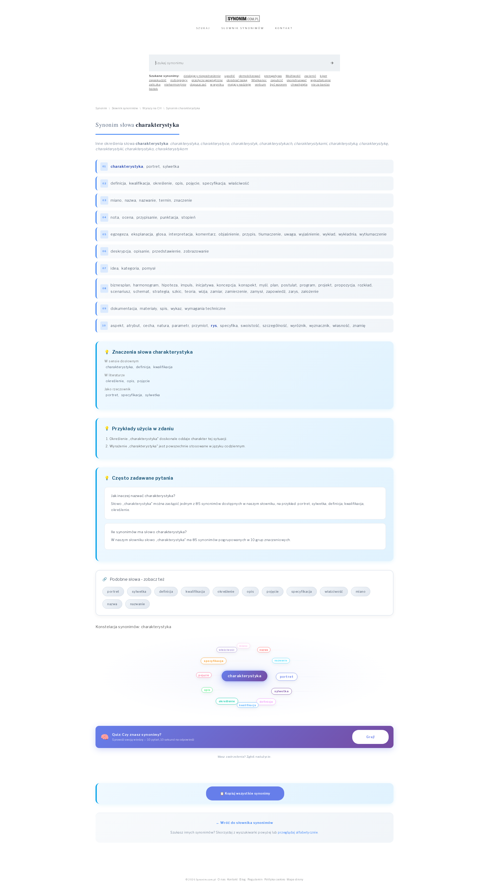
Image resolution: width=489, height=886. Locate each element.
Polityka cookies (274, 879)
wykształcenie (320, 80)
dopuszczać (198, 84)
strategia (161, 291)
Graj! (370, 737)
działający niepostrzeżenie (202, 76)
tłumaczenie (270, 234)
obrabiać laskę (237, 80)
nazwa (130, 200)
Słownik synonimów (125, 108)
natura (163, 325)
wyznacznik (319, 325)
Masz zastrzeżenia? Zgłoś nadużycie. (244, 756)
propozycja (345, 285)
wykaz (176, 308)
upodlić (229, 76)
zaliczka (154, 84)
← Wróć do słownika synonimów (244, 823)
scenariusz (120, 291)
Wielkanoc (259, 80)
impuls (187, 285)
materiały (148, 308)
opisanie (141, 251)
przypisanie (147, 217)
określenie (162, 183)
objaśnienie (229, 234)
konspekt (247, 285)
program (307, 285)
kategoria (130, 268)
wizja (203, 291)
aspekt (117, 325)
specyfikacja (213, 183)
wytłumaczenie (373, 234)
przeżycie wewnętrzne (207, 80)
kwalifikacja (139, 183)
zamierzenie (236, 291)
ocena (127, 217)
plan (274, 285)
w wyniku (217, 84)
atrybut (133, 325)
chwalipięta (299, 84)
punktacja (169, 217)
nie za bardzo (320, 84)
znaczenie (183, 200)
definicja (118, 183)
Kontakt (232, 879)
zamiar (216, 291)
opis (179, 183)
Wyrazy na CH (151, 108)
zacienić (310, 76)
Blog (242, 879)
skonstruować (297, 80)
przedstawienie (166, 251)
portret (153, 166)
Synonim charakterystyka (183, 108)
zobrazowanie (196, 251)
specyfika (229, 325)
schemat (141, 291)
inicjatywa (205, 285)
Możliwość (293, 76)
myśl (263, 285)
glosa (161, 234)
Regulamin (255, 879)
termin (165, 200)
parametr (180, 325)
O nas (222, 879)
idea (114, 268)
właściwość (238, 183)
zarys (293, 291)
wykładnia (347, 234)
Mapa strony (295, 879)
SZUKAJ (203, 28)
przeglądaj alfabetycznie (298, 832)
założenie (310, 291)
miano (116, 200)
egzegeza (119, 234)
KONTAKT (284, 28)
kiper (323, 76)
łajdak (153, 89)
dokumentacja (124, 308)
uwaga (290, 234)
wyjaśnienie (309, 234)
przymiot (200, 325)
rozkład (365, 285)
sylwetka (171, 166)
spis (164, 308)
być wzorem (278, 84)
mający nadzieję (239, 84)
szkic (177, 291)
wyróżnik (298, 325)
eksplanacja (142, 234)
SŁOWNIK (242, 28)
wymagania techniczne (205, 308)
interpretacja (181, 234)
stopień (188, 217)
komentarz (206, 234)
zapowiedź (276, 291)
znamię (359, 325)
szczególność (275, 325)
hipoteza (170, 285)
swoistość (250, 325)
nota (115, 217)
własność (341, 325)
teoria (190, 291)
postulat (289, 285)
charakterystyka (119, 367)
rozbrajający (179, 80)
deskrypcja (121, 251)
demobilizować (250, 76)
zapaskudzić (158, 80)
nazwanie (147, 200)
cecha (148, 325)
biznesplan (120, 285)
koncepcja (226, 285)
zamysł (256, 291)
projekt (325, 285)
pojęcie (193, 183)
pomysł (149, 268)
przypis (249, 234)
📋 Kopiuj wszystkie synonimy (245, 793)
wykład (329, 234)
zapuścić (276, 80)
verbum (260, 84)
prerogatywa (273, 76)
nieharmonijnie (175, 84)
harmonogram (146, 285)
